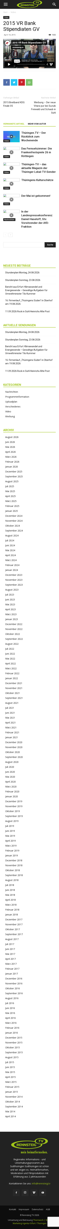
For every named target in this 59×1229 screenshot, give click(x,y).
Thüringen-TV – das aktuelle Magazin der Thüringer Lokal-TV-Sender (38, 168)
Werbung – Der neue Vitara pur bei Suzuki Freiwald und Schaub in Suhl (43, 107)
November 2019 (13, 806)
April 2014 (10, 1116)
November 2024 (13, 520)
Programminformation (17, 396)
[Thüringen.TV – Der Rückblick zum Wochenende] (11, 136)
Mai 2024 (10, 550)
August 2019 (12, 821)
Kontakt (12, 1209)
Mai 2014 (10, 1111)
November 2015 (13, 1042)
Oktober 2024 (12, 525)
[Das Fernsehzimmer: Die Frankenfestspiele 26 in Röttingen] (11, 152)
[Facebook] (16, 1192)
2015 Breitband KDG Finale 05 (14, 104)
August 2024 (12, 535)
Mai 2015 (10, 1072)
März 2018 (11, 904)
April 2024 (10, 555)
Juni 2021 (10, 712)
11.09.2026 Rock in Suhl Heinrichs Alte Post (27, 311)
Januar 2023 (11, 619)
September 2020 (14, 757)
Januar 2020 (11, 796)
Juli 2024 (9, 540)
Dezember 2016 (13, 978)
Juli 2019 (9, 825)
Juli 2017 (9, 944)
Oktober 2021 (12, 693)
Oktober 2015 (12, 1047)
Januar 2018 (11, 914)
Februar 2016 (12, 1027)
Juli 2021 (9, 707)
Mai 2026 (10, 446)
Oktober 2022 (12, 634)
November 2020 (13, 747)
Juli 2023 (9, 594)
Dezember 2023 (13, 574)
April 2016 (10, 1017)
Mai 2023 (10, 604)
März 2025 (11, 501)
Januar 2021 (11, 737)
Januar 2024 (11, 570)
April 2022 (10, 663)
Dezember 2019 (13, 801)
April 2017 (10, 958)
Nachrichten (9, 219)
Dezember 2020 (13, 742)
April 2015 (10, 1077)
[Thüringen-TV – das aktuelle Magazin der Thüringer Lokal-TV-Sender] (11, 168)
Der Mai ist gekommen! (35, 195)
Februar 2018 (12, 909)
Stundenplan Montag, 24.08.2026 (22, 272)
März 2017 (11, 963)
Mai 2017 (10, 953)
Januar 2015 (11, 1091)
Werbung (10, 416)
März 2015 (11, 1081)
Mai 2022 (10, 658)
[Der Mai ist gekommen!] (11, 199)
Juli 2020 (9, 766)
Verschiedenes (12, 406)
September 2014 (14, 1106)
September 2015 (14, 1052)
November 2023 (13, 579)
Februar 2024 (12, 565)
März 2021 (11, 727)
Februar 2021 (12, 732)
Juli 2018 (9, 885)
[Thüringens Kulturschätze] (11, 184)
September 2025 (14, 476)
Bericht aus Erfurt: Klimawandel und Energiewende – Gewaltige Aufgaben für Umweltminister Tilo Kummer (26, 290)
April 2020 (10, 781)
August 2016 (12, 998)
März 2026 (11, 456)
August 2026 (12, 437)
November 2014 (13, 1096)
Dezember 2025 (13, 471)
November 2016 (13, 983)
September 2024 (14, 530)
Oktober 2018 (12, 870)
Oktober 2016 (12, 988)
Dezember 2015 (13, 1037)
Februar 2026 (12, 461)
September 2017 (14, 934)
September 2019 (14, 816)
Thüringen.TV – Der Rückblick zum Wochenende (33, 136)
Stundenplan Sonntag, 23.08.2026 (22, 280)
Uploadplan (11, 401)
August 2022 (12, 643)
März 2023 (11, 614)
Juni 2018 (10, 889)
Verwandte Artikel (13, 124)
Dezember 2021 (13, 683)
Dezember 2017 (13, 919)
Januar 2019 (11, 855)
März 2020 (11, 786)
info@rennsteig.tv (41, 1183)
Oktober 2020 (12, 752)
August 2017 (12, 939)
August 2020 (12, 761)
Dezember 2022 (13, 624)
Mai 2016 (10, 1013)
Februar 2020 (12, 791)
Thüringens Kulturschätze (37, 180)
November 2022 (13, 629)
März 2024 (11, 560)
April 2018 (10, 899)
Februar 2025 (12, 506)
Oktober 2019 (12, 811)
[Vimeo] (34, 1192)
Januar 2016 (11, 1032)
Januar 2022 (11, 678)
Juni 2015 (10, 1067)
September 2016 (14, 993)
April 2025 (10, 496)
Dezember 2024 (13, 515)
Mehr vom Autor (37, 124)
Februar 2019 (12, 850)
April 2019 (10, 840)
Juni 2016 (10, 1008)
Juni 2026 (10, 442)
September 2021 (14, 697)
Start (5, 12)
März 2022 (11, 668)
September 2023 (14, 584)
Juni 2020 (10, 771)
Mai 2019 (10, 835)
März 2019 (11, 845)
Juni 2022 (10, 653)
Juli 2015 (9, 1062)
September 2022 (14, 638)
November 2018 (13, 865)
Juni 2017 (10, 949)
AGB (48, 1209)
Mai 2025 (10, 491)
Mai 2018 (10, 894)
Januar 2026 (11, 466)
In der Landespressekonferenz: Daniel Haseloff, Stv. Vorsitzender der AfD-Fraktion (37, 219)
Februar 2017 (12, 968)
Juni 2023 (10, 599)
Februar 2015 (12, 1086)
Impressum (24, 1209)
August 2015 (12, 1057)
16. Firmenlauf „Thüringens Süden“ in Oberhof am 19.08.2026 (29, 302)
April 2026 (10, 451)
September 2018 (14, 875)
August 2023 (12, 589)
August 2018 (12, 880)
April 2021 (10, 722)
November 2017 (13, 924)
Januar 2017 (11, 973)
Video (13, 12)
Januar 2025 (11, 510)
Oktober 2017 (12, 929)
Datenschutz (37, 1209)
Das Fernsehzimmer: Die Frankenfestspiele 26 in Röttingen (36, 152)
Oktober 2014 (12, 1101)
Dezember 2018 (13, 860)
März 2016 (11, 1022)
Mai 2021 (10, 717)
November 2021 (13, 688)
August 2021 (12, 702)
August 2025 (12, 481)
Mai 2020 (10, 776)
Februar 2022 (12, 673)
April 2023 (10, 609)
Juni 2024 (10, 545)
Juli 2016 (9, 1003)
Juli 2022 (9, 648)
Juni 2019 (10, 830)
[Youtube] (42, 1192)
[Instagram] (25, 1192)
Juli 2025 (9, 486)
